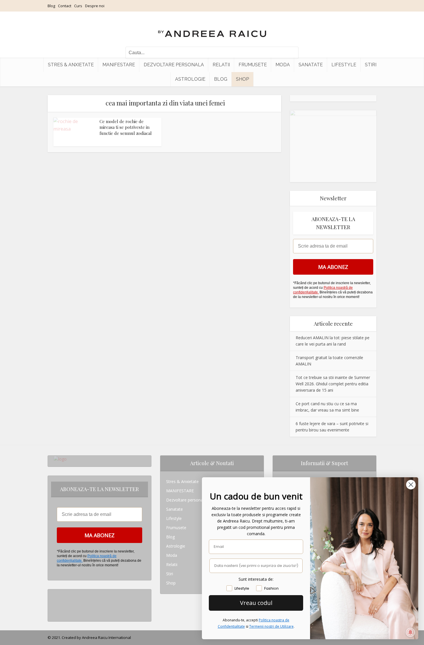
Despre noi (94, 5)
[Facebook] (55, 603)
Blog (51, 5)
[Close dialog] (411, 485)
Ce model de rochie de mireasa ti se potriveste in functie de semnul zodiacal (126, 127)
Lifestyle (343, 64)
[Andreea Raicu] (212, 28)
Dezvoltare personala (174, 64)
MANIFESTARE (118, 64)
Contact (64, 5)
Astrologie (190, 79)
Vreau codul (256, 603)
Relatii (221, 64)
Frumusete (253, 64)
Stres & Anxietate (71, 64)
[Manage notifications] (410, 632)
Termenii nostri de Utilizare (271, 626)
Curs (78, 5)
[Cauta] (291, 53)
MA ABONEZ (333, 266)
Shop (242, 79)
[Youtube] (55, 612)
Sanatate (311, 64)
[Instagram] (55, 594)
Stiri (370, 64)
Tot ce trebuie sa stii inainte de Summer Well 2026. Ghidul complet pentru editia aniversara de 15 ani (333, 384)
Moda (282, 64)
